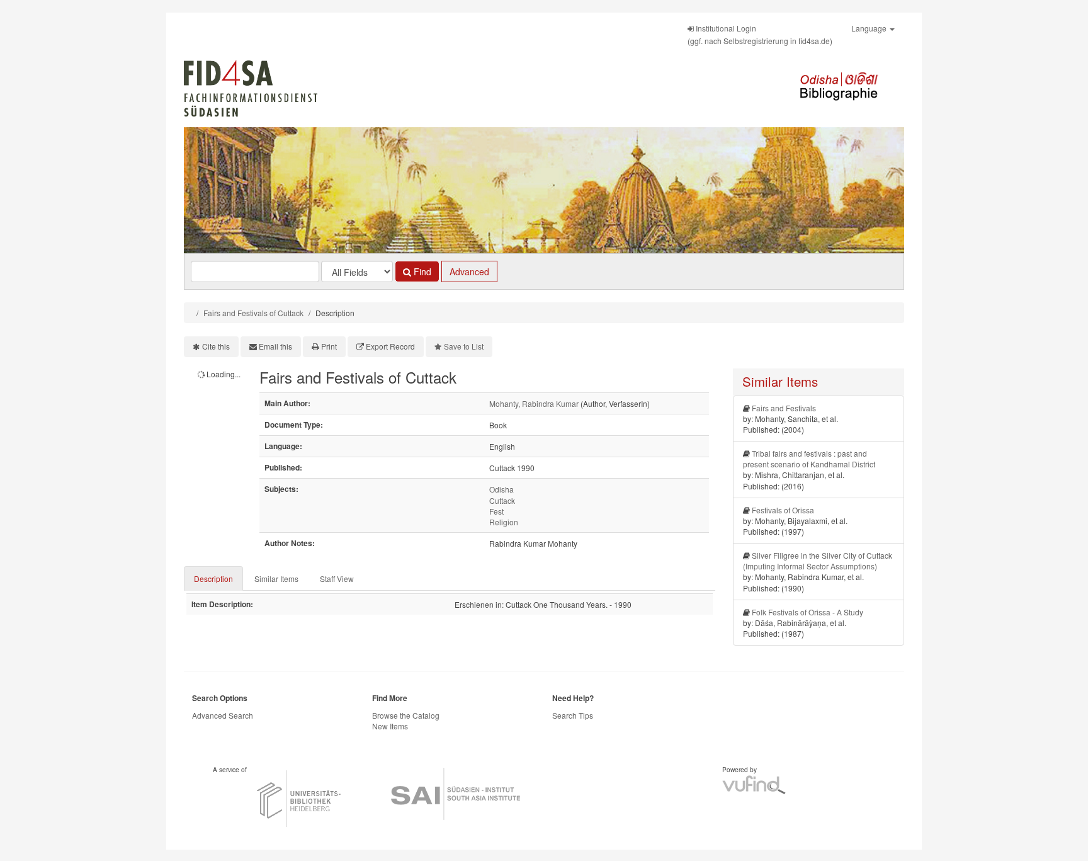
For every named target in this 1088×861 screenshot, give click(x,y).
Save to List (464, 346)
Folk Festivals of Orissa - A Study (807, 612)
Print (329, 346)
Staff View (337, 578)
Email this (275, 346)
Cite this (216, 346)
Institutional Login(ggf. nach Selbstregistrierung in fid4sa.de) (760, 34)
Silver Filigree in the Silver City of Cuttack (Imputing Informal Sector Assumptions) (817, 560)
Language (869, 28)
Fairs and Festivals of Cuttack (253, 312)
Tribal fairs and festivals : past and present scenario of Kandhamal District (809, 458)
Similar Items (276, 578)
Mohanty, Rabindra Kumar (534, 403)
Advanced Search (222, 715)
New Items (390, 726)
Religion (503, 521)
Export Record (390, 346)
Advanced (469, 271)
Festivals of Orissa (783, 510)
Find (421, 271)
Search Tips (572, 715)
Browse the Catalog (405, 715)
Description (213, 578)
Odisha (501, 489)
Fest (496, 511)
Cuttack (502, 500)
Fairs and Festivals (784, 407)
